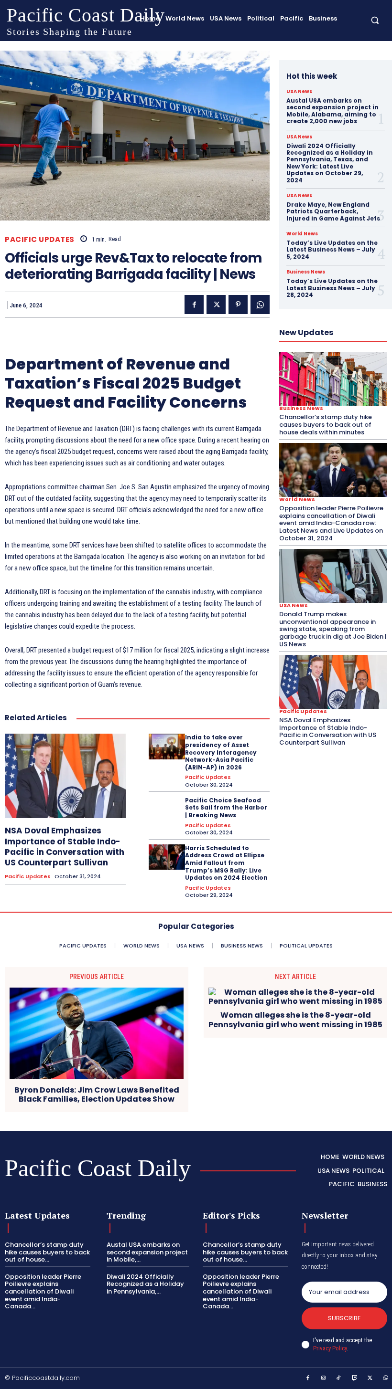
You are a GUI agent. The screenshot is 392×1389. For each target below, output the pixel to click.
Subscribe (344, 1318)
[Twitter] (216, 304)
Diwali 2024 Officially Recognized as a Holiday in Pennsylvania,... (145, 1284)
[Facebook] (194, 304)
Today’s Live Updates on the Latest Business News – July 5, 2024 (332, 250)
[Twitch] (354, 1378)
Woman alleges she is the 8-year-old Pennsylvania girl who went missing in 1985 (295, 1019)
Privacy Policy (330, 1348)
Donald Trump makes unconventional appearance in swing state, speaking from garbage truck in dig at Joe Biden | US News (333, 629)
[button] (375, 20)
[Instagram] (323, 1378)
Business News (305, 272)
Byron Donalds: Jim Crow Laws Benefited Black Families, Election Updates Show (96, 1094)
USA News (299, 91)
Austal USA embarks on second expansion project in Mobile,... (147, 1252)
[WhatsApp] (260, 304)
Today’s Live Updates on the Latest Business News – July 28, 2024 (332, 288)
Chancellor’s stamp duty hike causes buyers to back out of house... (47, 1252)
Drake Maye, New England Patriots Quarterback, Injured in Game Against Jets (333, 211)
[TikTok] (339, 1378)
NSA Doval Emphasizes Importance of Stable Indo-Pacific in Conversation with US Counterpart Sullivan (64, 846)
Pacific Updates (40, 239)
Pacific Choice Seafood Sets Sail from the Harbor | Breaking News (226, 807)
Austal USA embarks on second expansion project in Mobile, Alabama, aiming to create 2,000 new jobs (332, 110)
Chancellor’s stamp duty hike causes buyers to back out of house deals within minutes (325, 424)
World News (302, 234)
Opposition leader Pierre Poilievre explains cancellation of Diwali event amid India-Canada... (43, 1291)
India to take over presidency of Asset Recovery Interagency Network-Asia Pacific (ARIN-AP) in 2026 (221, 752)
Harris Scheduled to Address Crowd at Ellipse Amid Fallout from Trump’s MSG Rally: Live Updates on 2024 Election (226, 863)
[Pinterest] (238, 304)
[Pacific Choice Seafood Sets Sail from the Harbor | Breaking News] (167, 809)
